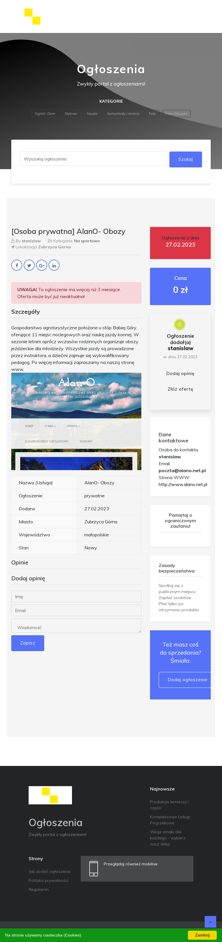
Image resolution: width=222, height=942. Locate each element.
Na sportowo (87, 240)
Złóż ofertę (180, 389)
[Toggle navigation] (203, 16)
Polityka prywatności (48, 880)
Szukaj (185, 159)
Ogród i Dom (45, 113)
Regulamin (39, 889)
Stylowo (71, 113)
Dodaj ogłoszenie (188, 679)
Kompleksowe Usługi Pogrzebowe (170, 819)
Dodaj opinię (180, 373)
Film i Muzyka (177, 113)
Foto (152, 113)
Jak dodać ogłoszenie (50, 871)
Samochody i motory (123, 113)
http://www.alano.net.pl (183, 484)
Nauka (92, 113)
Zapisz (27, 643)
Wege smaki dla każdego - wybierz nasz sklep (168, 838)
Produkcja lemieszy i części (169, 804)
